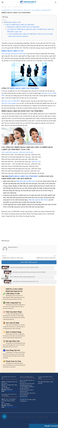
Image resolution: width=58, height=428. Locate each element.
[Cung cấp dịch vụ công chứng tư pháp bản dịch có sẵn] (7, 282)
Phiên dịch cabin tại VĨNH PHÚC (11, 101)
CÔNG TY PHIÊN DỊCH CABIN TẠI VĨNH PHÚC (19, 24)
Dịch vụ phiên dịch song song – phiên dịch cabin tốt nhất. (17, 152)
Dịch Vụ (10, 6)
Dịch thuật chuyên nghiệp (43, 381)
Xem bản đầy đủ (35, 421)
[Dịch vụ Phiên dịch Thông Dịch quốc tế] (29, 2)
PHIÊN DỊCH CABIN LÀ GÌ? (12, 22)
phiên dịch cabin (36, 161)
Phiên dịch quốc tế (17, 6)
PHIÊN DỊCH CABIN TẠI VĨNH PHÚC (24, 88)
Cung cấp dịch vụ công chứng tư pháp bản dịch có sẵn (25, 281)
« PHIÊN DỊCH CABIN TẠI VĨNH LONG (12, 258)
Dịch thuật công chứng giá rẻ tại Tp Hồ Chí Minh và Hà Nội (24, 267)
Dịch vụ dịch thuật (18, 10)
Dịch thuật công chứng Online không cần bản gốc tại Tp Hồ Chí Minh (29, 272)
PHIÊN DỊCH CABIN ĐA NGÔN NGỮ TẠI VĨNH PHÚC (23, 27)
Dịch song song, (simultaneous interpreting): (14, 53)
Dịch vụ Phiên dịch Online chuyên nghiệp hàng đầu (22, 276)
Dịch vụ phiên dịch (36, 10)
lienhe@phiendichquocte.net (11, 391)
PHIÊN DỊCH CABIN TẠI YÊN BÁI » (46, 258)
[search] (55, 2)
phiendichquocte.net (24, 398)
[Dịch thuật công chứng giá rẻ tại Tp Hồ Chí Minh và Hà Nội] (5, 268)
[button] (29, 74)
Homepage (4, 6)
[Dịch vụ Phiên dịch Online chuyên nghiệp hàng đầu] (5, 277)
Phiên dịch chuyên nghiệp (9, 103)
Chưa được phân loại (7, 10)
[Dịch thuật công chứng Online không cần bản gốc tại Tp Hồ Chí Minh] (7, 273)
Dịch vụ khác (27, 10)
